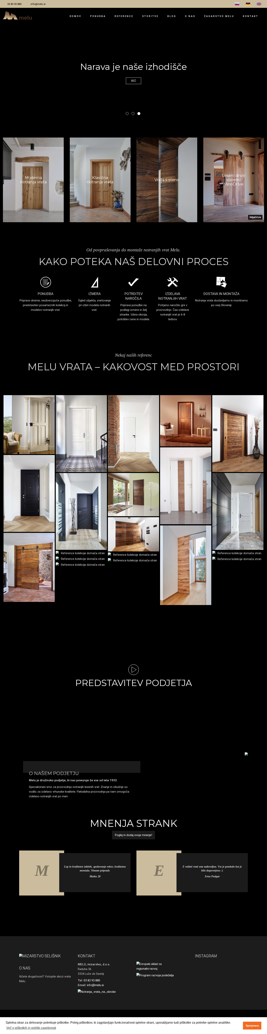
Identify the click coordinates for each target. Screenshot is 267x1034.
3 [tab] (138, 113)
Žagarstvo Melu (219, 16)
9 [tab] (154, 906)
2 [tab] (133, 113)
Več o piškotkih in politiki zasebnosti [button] (31, 1028)
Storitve (150, 16)
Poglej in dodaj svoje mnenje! (133, 835)
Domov (75, 16)
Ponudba (98, 16)
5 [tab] (131, 906)
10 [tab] (160, 906)
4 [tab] (125, 906)
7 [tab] (142, 906)
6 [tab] (136, 906)
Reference (124, 16)
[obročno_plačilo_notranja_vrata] (104, 991)
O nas (190, 16)
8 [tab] (148, 906)
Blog (171, 16)
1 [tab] (127, 113)
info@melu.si (38, 4)
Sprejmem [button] (252, 1025)
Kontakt (250, 16)
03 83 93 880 (14, 4)
